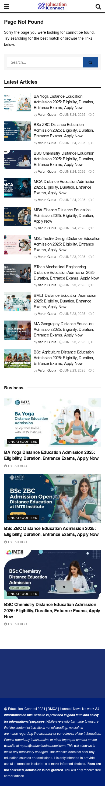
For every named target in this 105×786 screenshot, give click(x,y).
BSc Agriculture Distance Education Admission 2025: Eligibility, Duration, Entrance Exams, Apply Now (64, 357)
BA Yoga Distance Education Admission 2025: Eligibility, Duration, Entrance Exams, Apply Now (64, 101)
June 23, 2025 (73, 256)
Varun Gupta (47, 114)
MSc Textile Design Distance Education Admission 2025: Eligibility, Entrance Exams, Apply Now (67, 243)
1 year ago (17, 465)
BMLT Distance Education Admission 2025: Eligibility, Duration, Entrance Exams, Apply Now (65, 300)
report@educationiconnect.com (42, 745)
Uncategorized (22, 441)
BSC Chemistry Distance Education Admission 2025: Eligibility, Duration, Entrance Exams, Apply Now (64, 158)
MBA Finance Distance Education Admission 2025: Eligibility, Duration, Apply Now (64, 215)
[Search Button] (90, 62)
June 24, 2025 (73, 114)
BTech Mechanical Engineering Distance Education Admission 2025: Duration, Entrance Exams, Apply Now (66, 272)
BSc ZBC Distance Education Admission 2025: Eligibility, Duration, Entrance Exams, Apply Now (64, 129)
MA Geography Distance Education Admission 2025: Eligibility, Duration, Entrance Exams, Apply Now (64, 329)
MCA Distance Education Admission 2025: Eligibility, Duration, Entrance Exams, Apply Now (64, 186)
